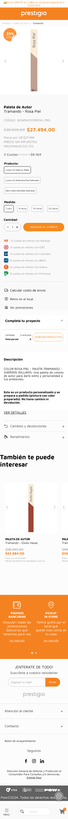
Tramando (38, 23)
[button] (17, 170)
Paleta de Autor (21, 23)
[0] (61, 811)
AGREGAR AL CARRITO (48, 337)
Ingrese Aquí (34, 777)
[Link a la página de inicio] (6, 23)
